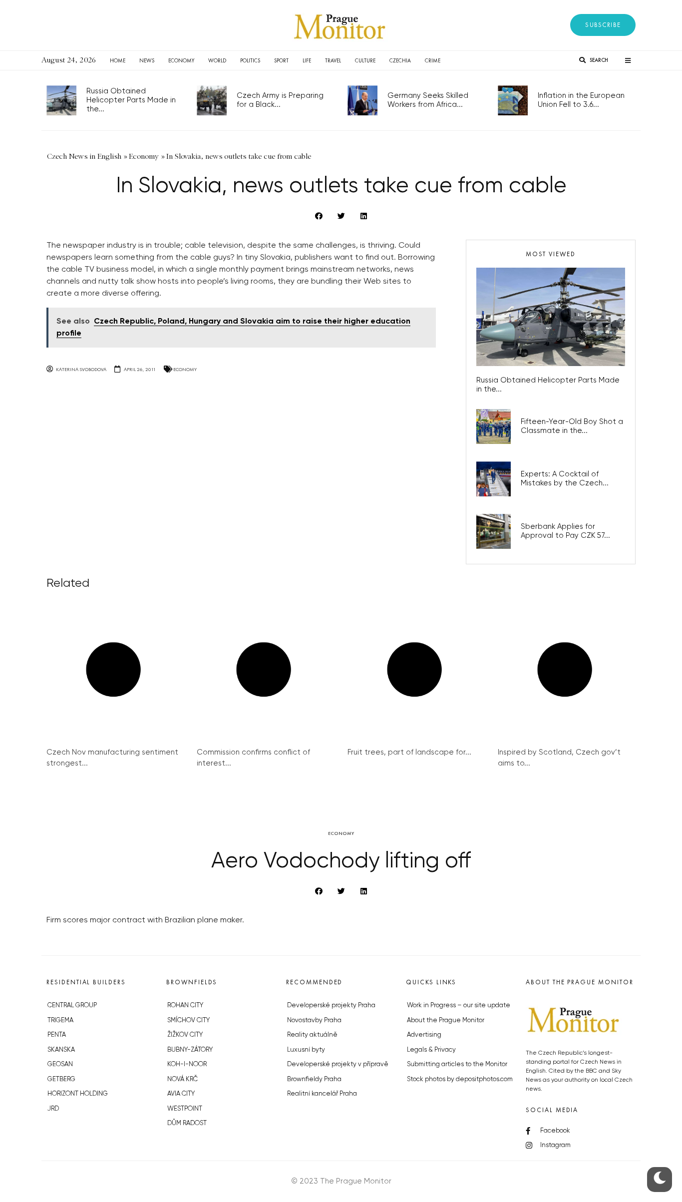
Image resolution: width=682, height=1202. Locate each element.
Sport (281, 60)
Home (117, 60)
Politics (250, 60)
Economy (181, 60)
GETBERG (61, 1079)
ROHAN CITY (185, 1005)
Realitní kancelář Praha (322, 1094)
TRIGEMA (60, 1020)
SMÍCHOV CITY (188, 1020)
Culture (365, 60)
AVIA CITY (181, 1094)
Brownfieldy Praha (314, 1079)
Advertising (424, 1035)
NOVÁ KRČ (182, 1079)
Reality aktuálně (312, 1035)
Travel (333, 60)
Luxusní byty (306, 1050)
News (146, 60)
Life (307, 60)
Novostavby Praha (314, 1020)
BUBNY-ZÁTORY (190, 1050)
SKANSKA (61, 1050)
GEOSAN (60, 1064)
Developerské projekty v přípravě (337, 1064)
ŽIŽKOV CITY (185, 1035)
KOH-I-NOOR (187, 1064)
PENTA (56, 1035)
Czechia (400, 60)
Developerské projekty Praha (331, 1005)
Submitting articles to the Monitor (457, 1064)
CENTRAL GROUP (72, 1005)
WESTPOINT (184, 1109)
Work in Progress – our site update (458, 1005)
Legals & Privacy (431, 1050)
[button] (603, 25)
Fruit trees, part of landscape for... (409, 752)
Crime (432, 60)
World (217, 60)
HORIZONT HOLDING (77, 1094)
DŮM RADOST (187, 1123)
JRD (53, 1109)
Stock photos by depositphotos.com (460, 1079)
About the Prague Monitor (445, 1020)
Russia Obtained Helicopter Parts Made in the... (131, 100)
